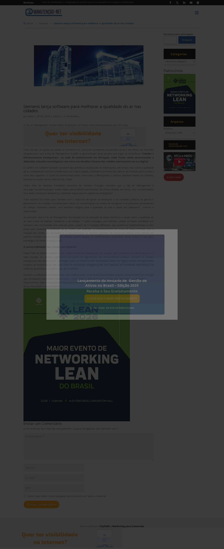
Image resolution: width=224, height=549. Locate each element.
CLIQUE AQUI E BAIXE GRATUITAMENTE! (112, 298)
